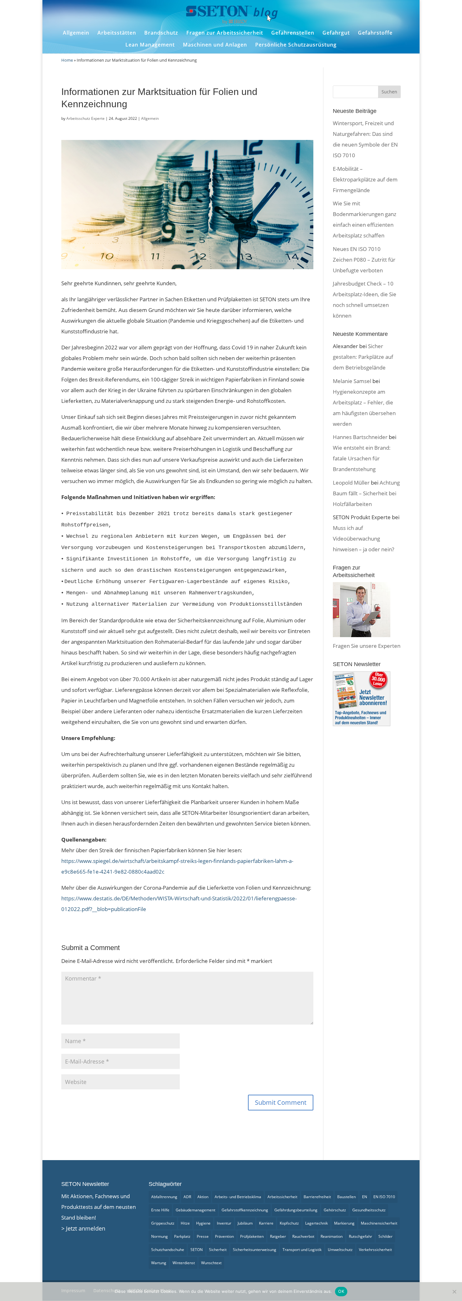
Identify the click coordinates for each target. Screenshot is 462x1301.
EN (364, 1196)
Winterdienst (184, 1262)
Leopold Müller (351, 482)
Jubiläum (245, 1223)
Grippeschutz (162, 1223)
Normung (159, 1236)
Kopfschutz (289, 1223)
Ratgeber (278, 1236)
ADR (187, 1196)
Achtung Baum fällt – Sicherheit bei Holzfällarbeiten (366, 493)
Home (67, 60)
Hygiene (203, 1223)
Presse (203, 1236)
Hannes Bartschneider (360, 437)
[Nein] (454, 1291)
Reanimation (332, 1236)
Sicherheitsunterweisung (254, 1249)
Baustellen (346, 1196)
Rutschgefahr (360, 1236)
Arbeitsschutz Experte (85, 118)
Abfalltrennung (164, 1196)
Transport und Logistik (302, 1249)
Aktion (202, 1196)
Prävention (224, 1236)
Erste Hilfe (160, 1210)
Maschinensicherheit (379, 1223)
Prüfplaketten (252, 1236)
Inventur (224, 1223)
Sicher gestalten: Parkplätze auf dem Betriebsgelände (363, 356)
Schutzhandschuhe (167, 1249)
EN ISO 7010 (384, 1196)
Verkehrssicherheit (375, 1249)
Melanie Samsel (352, 381)
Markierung (344, 1223)
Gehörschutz (335, 1210)
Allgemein (76, 33)
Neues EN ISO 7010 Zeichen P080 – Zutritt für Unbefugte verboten (364, 259)
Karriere (266, 1223)
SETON (196, 1249)
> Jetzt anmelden (83, 1228)
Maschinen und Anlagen (215, 45)
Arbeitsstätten (116, 33)
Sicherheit (218, 1249)
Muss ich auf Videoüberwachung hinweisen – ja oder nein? (363, 538)
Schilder (385, 1236)
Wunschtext (211, 1262)
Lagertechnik (316, 1223)
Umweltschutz (340, 1249)
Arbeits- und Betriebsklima (238, 1196)
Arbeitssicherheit (282, 1196)
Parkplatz (182, 1236)
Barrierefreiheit (317, 1196)
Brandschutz (161, 33)
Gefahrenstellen (292, 33)
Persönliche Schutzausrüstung (296, 45)
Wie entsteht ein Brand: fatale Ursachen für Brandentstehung (362, 458)
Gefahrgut (336, 33)
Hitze (185, 1223)
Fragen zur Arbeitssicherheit (224, 33)
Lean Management (150, 45)
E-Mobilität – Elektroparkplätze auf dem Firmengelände (365, 179)
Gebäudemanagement (195, 1210)
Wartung (158, 1262)
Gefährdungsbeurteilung (295, 1210)
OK (341, 1291)
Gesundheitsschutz (369, 1210)
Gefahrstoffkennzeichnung (245, 1210)
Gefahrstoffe (375, 33)
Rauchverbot (303, 1236)
